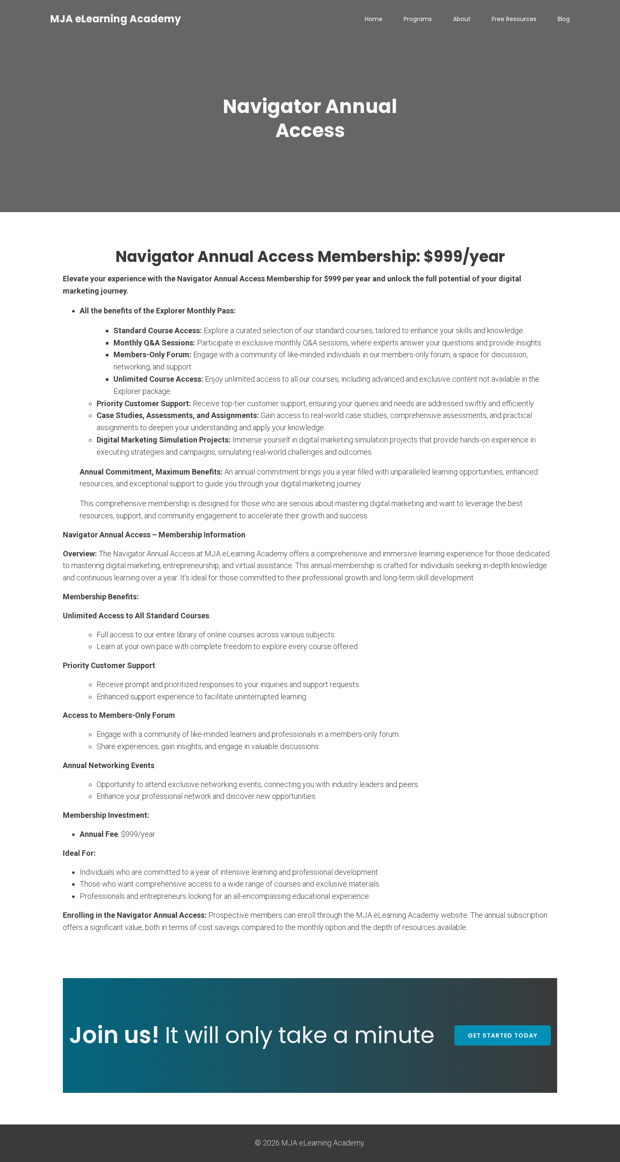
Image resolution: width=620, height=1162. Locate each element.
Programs (418, 19)
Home (374, 19)
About (462, 19)
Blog (564, 19)
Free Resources (514, 19)
